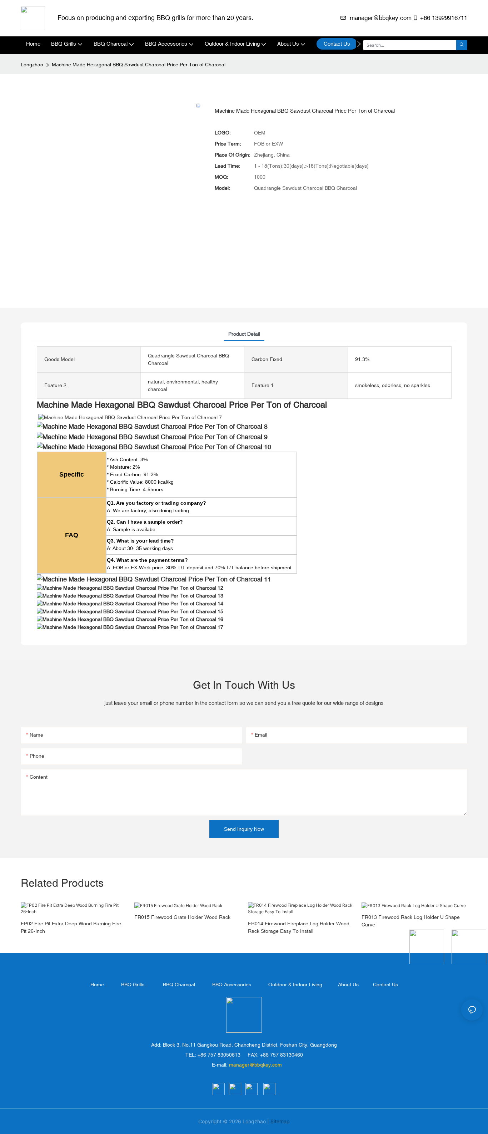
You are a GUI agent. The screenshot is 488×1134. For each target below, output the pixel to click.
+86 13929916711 (443, 17)
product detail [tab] (244, 334)
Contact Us (385, 984)
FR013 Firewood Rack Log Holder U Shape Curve (411, 920)
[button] (359, 44)
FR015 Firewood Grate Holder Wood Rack (182, 917)
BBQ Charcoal (179, 984)
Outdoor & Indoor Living (295, 984)
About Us (348, 984)
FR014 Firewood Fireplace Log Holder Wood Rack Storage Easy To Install (298, 927)
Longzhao (32, 64)
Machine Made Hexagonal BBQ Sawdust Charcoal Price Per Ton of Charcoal (138, 64)
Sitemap (280, 1121)
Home (97, 984)
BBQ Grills (132, 984)
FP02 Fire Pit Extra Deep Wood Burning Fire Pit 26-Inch (71, 927)
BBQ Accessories (231, 984)
